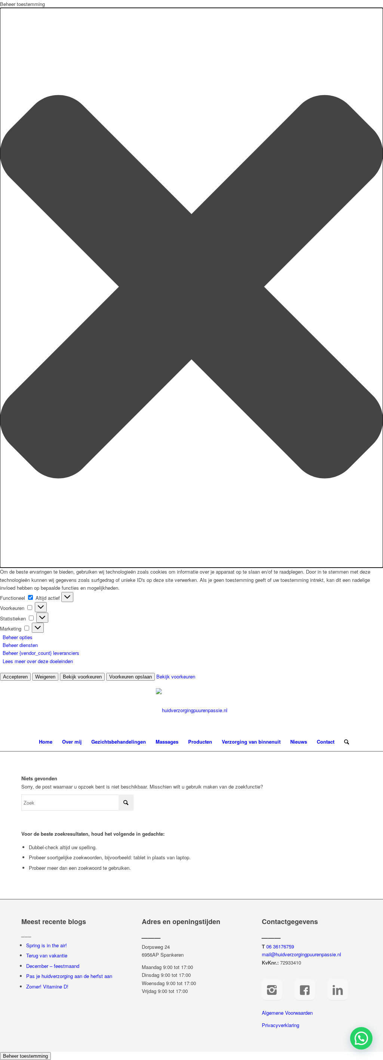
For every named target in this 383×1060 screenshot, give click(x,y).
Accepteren (15, 677)
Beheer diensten (20, 645)
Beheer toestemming (25, 1056)
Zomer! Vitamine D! (47, 986)
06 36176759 (280, 946)
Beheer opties (18, 637)
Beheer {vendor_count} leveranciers (41, 652)
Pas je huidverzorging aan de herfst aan (69, 975)
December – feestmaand (52, 965)
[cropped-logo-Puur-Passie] (191, 710)
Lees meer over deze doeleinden (38, 661)
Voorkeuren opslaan (130, 677)
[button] (191, 288)
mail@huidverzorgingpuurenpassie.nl (301, 954)
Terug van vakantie (46, 955)
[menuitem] (45, 741)
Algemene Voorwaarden (287, 1012)
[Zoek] (344, 741)
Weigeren (45, 677)
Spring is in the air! (46, 945)
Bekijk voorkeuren (82, 677)
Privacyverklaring (280, 1025)
